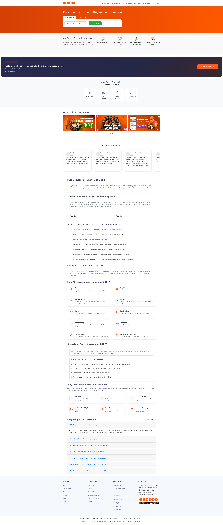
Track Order (116, 3)
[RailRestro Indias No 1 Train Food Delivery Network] (111, 123)
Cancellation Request (94, 495)
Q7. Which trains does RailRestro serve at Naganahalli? (88, 471)
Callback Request (93, 492)
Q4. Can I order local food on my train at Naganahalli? (88, 452)
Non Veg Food (117, 506)
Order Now (95, 23)
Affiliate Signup (117, 492)
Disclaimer (66, 501)
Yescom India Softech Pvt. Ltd (100, 521)
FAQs (64, 505)
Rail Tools (146, 3)
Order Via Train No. (83, 17)
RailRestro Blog (117, 509)
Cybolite (113, 523)
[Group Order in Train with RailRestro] (79, 123)
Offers (90, 488)
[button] (110, 133)
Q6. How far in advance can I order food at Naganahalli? (88, 464)
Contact (90, 501)
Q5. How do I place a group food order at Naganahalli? (88, 458)
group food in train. (108, 353)
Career (65, 492)
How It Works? (67, 488)
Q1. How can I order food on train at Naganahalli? (86, 425)
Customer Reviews (118, 499)
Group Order (127, 3)
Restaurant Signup (118, 485)
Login (157, 3)
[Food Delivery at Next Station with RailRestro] (144, 123)
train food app (103, 388)
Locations (105, 3)
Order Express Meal (207, 67)
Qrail (117, 523)
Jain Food (137, 3)
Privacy (65, 498)
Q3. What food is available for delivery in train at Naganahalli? (90, 445)
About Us (65, 485)
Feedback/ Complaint (94, 498)
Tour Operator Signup (119, 488)
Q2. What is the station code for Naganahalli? (85, 439)
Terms (65, 495)
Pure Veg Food (117, 503)
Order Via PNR (69, 17)
